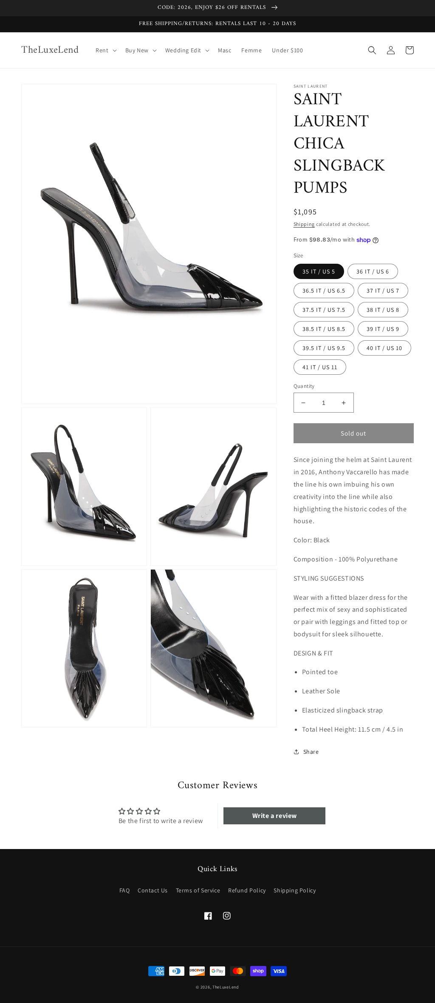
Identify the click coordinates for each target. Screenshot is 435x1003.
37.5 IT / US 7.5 (323, 309)
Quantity (304, 386)
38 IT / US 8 (383, 309)
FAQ (124, 890)
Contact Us (153, 890)
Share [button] (311, 751)
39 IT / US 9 (383, 329)
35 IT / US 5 (318, 271)
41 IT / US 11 (319, 367)
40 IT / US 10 (384, 348)
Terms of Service (198, 890)
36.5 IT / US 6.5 (323, 290)
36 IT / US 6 (372, 271)
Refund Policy (247, 890)
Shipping (304, 224)
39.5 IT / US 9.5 (323, 348)
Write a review (274, 815)
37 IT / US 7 (383, 290)
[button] (105, 50)
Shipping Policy (295, 890)
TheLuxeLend (225, 987)
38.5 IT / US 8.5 (323, 329)
